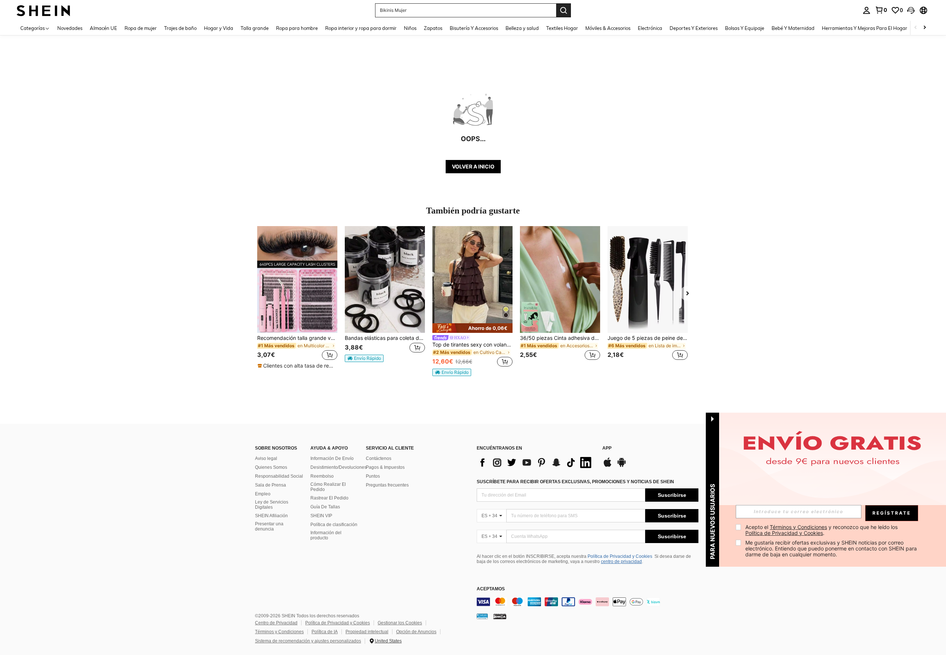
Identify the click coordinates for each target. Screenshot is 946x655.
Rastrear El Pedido (329, 498)
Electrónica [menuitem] (650, 28)
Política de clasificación (333, 524)
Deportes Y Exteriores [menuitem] (694, 28)
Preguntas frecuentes (387, 485)
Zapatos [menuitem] (433, 28)
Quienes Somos (271, 467)
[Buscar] (563, 10)
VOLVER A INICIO (473, 166)
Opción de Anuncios (416, 631)
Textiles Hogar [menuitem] (562, 28)
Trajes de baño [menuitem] (180, 28)
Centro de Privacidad (276, 622)
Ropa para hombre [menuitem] (297, 28)
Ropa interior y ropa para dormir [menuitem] (361, 28)
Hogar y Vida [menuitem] (218, 28)
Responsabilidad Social (279, 476)
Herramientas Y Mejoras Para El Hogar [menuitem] (864, 28)
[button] (910, 10)
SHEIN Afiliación (271, 515)
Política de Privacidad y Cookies (620, 556)
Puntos (373, 476)
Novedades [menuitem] (69, 28)
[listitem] (297, 297)
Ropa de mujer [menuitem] (141, 28)
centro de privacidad (621, 561)
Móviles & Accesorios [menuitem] (607, 28)
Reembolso (322, 476)
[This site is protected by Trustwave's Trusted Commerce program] (482, 615)
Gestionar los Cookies (400, 622)
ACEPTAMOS (491, 589)
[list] (536, 462)
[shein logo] (43, 10)
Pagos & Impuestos (385, 467)
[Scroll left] (915, 28)
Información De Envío (332, 458)
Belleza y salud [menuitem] (522, 28)
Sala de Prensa (270, 485)
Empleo (262, 494)
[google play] (621, 465)
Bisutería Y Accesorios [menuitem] (474, 28)
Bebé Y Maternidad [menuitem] (793, 28)
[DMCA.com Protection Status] (499, 615)
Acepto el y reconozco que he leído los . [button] (822, 530)
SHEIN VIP (321, 515)
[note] (297, 365)
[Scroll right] (924, 28)
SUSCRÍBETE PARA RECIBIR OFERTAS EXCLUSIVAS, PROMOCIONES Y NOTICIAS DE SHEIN (575, 481)
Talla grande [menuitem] (255, 28)
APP (607, 448)
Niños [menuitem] (410, 28)
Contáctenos (378, 458)
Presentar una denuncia (269, 526)
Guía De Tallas (325, 506)
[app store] (607, 465)
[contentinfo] (587, 601)
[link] (881, 10)
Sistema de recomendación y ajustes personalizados (308, 641)
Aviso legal (266, 458)
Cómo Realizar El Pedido (328, 487)
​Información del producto (325, 535)
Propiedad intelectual (367, 631)
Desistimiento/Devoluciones (338, 467)
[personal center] (866, 10)
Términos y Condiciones (279, 631)
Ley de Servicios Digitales (271, 504)
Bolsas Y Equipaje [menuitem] (744, 28)
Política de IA (325, 631)
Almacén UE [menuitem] (103, 28)
